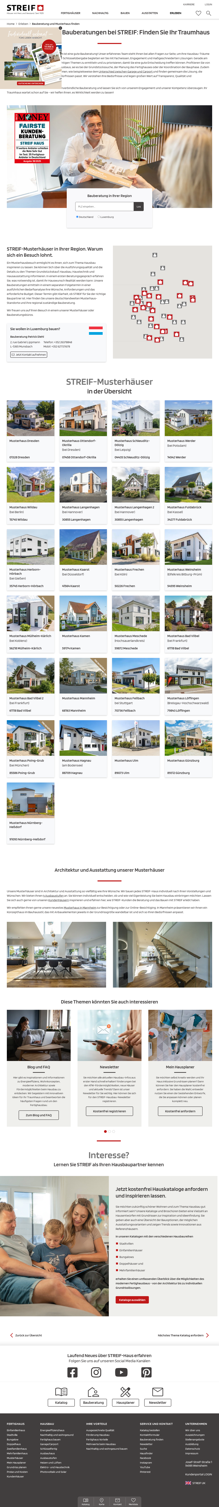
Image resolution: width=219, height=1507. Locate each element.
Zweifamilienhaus (17, 1448)
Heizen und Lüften (50, 1462)
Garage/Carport (49, 1444)
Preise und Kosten (17, 1471)
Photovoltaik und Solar (53, 1471)
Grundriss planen (17, 1467)
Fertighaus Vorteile (97, 1439)
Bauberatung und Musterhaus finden (56, 24)
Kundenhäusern (58, 900)
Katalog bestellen (150, 1430)
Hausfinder (146, 1453)
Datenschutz (192, 1448)
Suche (143, 1448)
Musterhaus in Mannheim (80, 907)
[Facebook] (72, 1372)
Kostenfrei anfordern (180, 1111)
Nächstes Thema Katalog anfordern (181, 1335)
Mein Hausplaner (16, 1462)
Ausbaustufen (48, 1458)
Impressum (191, 1453)
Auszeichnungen (195, 1434)
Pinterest (145, 1471)
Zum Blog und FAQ (39, 1115)
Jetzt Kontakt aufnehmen (31, 354)
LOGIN (208, 4)
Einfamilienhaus (16, 1430)
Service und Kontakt (156, 1424)
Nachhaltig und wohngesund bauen (106, 1448)
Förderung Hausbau (98, 1434)
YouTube (145, 1467)
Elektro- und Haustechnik (55, 1467)
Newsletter (146, 1444)
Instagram (146, 1462)
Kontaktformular (150, 1434)
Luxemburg (107, 217)
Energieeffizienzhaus (52, 1430)
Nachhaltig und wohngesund (57, 1434)
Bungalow (12, 1439)
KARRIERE (189, 4)
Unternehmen (196, 1424)
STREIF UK (198, 1483)
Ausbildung (191, 1444)
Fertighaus (16, 1424)
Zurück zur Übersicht (28, 1335)
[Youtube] (121, 1372)
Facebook (145, 1458)
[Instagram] (96, 1372)
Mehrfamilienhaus (17, 1453)
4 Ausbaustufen (53, 895)
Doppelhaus (14, 1444)
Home (11, 24)
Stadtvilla (12, 1434)
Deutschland (86, 217)
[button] (132, 303)
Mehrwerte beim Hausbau (101, 1444)
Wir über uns (192, 1430)
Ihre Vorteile (96, 1424)
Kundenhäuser (15, 1476)
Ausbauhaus (47, 1453)
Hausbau (47, 1424)
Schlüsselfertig (48, 1448)
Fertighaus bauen (50, 1439)
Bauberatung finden (151, 1439)
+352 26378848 (63, 342)
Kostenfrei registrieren (109, 1111)
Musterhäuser (15, 1458)
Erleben (23, 24)
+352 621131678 (60, 346)
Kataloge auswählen (132, 1300)
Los (139, 206)
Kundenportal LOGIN (198, 1474)
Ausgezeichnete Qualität (100, 1430)
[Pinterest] (146, 1372)
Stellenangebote (194, 1439)
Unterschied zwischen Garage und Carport (126, 71)
